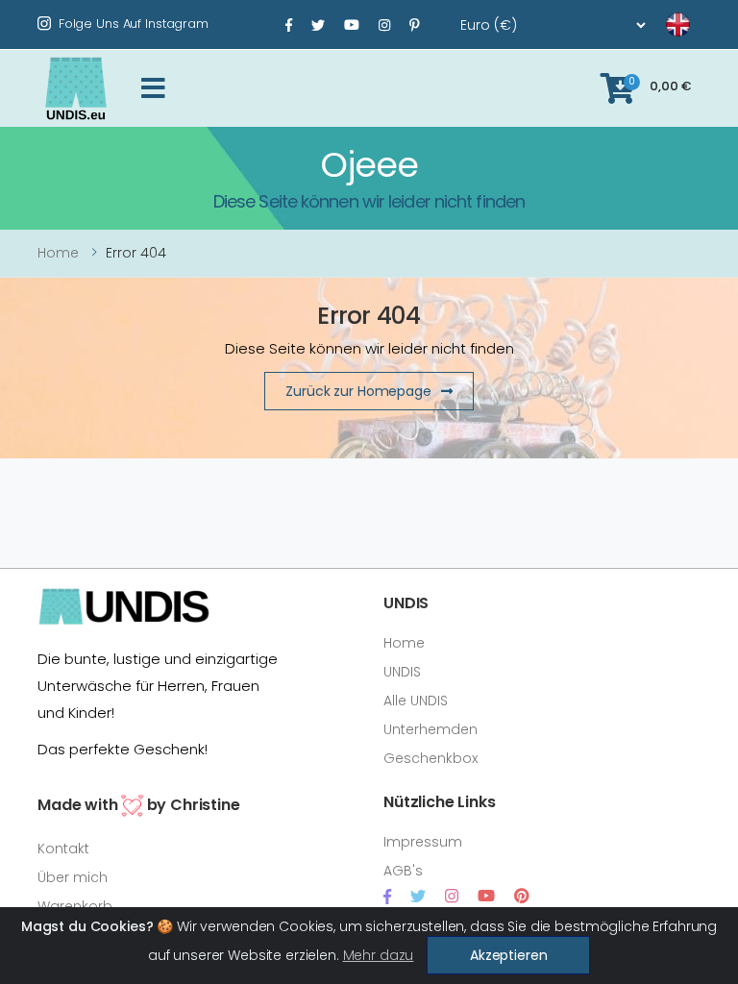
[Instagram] (384, 25)
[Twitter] (318, 25)
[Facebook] (288, 25)
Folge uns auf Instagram (134, 23)
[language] (654, 25)
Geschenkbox (430, 758)
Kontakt (63, 848)
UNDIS (402, 671)
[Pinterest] (414, 25)
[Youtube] (351, 25)
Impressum (422, 841)
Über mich (72, 877)
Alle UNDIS (415, 700)
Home (58, 252)
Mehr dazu (378, 955)
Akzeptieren (508, 955)
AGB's (403, 870)
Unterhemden (430, 729)
